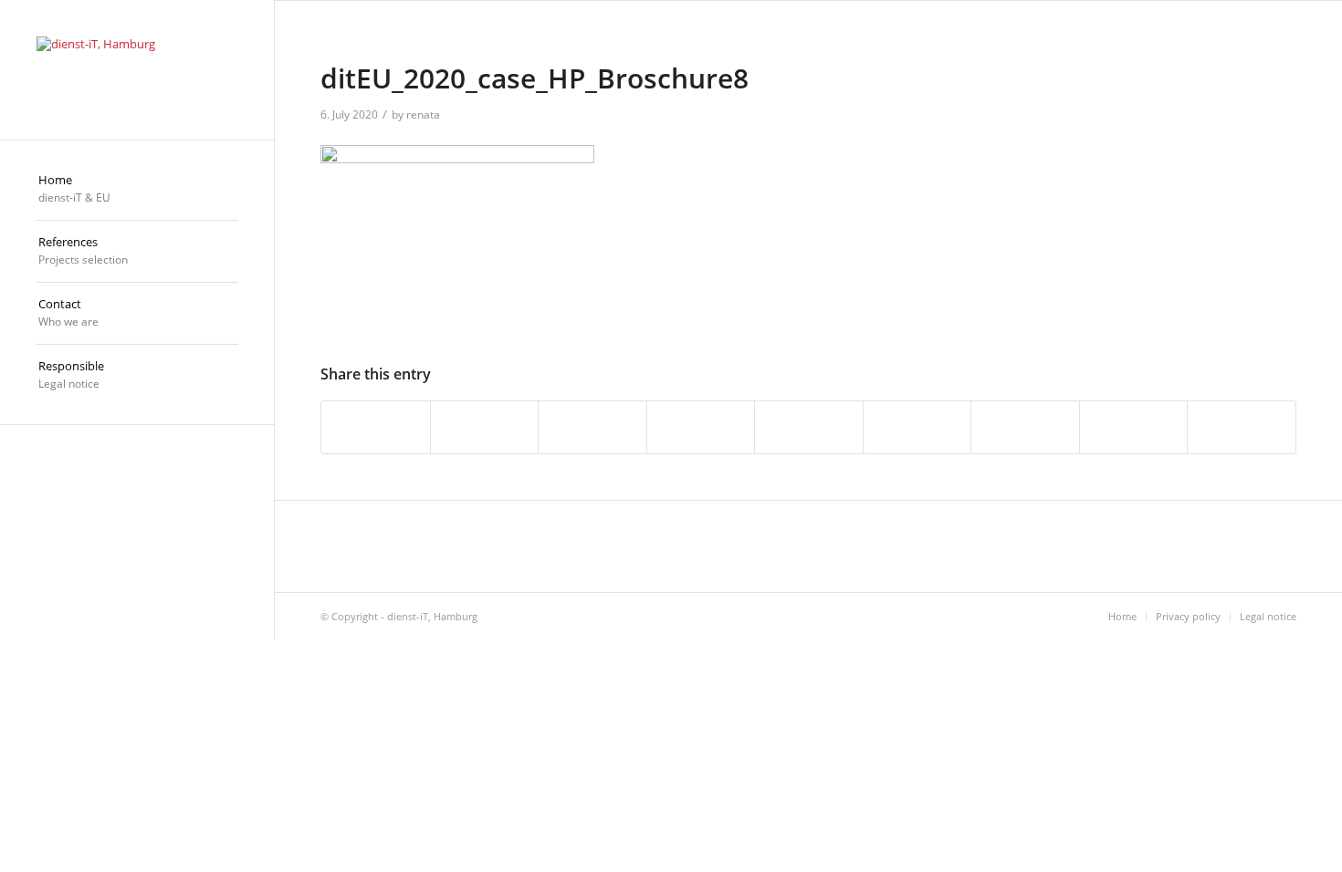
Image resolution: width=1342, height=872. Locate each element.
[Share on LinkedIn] (809, 426)
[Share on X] (485, 426)
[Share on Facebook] (375, 426)
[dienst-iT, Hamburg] (137, 69)
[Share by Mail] (1241, 426)
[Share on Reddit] (1134, 426)
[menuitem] (137, 190)
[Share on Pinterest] (701, 426)
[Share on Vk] (1025, 426)
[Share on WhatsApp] (592, 426)
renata (423, 114)
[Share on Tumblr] (917, 426)
